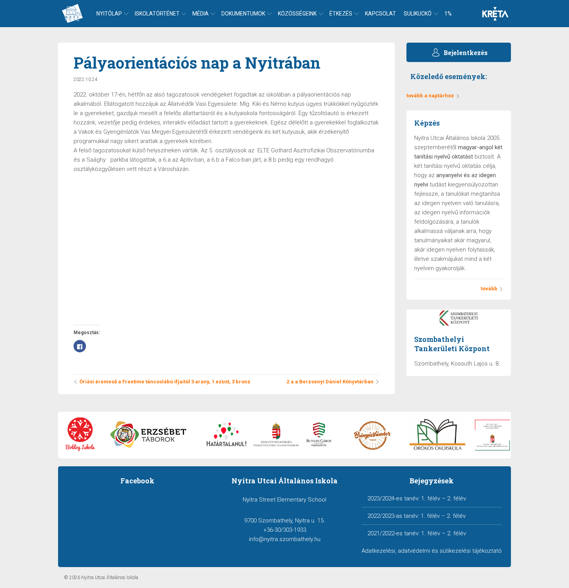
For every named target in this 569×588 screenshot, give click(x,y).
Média (200, 13)
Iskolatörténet (157, 13)
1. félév (430, 498)
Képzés (427, 123)
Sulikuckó (418, 13)
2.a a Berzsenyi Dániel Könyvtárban (330, 382)
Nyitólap (109, 13)
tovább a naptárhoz (430, 95)
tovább (489, 288)
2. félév (456, 498)
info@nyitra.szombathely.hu (284, 539)
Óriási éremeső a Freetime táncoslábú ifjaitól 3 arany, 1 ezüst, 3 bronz (164, 382)
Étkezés (340, 13)
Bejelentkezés (466, 52)
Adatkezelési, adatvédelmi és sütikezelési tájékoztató (432, 550)
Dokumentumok (243, 13)
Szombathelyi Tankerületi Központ (452, 344)
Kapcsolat (380, 13)
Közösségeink (297, 13)
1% (448, 13)
